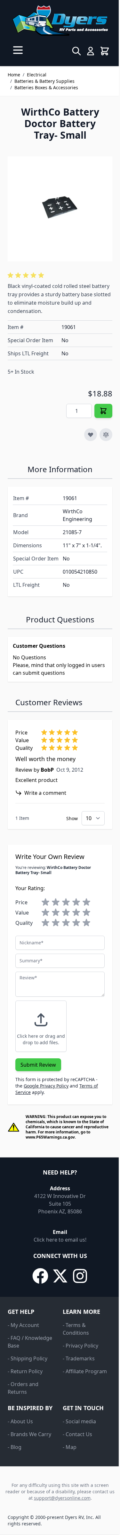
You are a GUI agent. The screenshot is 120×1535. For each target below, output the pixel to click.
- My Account (23, 1325)
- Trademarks (79, 1358)
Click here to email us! (60, 1239)
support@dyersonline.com (62, 1498)
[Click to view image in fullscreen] (60, 208)
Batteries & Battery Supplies (44, 81)
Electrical (36, 75)
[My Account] (90, 51)
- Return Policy (25, 1371)
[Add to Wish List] (90, 434)
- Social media (79, 1421)
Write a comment (45, 792)
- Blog (14, 1447)
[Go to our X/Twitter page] (60, 1276)
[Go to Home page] (60, 20)
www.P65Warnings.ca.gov (50, 1137)
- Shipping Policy (27, 1358)
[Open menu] (18, 50)
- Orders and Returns (23, 1388)
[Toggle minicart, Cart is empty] (105, 51)
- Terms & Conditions (76, 1329)
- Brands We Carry (29, 1434)
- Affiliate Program (85, 1371)
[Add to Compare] (106, 434)
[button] (27, 275)
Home (14, 75)
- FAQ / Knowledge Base (30, 1341)
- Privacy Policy (80, 1345)
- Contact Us (77, 1434)
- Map (69, 1447)
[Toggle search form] (76, 51)
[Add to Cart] (103, 411)
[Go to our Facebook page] (40, 1276)
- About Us (20, 1421)
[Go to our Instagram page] (80, 1276)
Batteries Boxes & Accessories (46, 87)
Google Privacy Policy (46, 1086)
